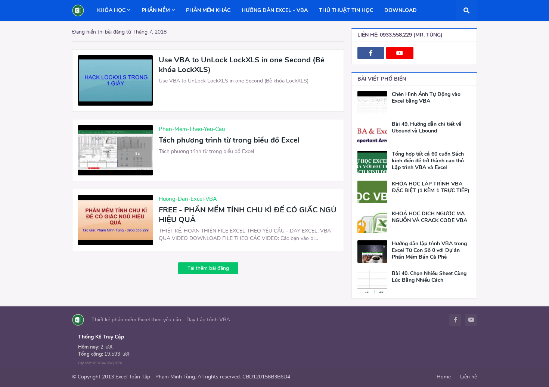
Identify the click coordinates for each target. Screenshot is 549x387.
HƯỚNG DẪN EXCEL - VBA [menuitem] (275, 10)
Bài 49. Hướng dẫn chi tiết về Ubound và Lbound (426, 127)
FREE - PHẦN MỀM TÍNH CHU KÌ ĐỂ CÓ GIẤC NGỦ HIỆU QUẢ (247, 215)
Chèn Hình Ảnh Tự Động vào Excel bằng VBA (426, 97)
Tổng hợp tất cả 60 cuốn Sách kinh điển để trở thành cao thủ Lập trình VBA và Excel (428, 161)
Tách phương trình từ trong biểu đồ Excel (229, 140)
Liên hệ (468, 376)
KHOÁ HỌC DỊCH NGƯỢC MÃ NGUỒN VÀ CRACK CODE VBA (429, 217)
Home (444, 376)
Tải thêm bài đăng (208, 268)
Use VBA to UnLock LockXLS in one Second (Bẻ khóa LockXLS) (242, 65)
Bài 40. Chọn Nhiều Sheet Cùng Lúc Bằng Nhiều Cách (429, 277)
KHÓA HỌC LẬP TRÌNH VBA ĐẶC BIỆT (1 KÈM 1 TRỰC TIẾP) (430, 187)
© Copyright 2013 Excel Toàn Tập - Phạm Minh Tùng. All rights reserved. (156, 376)
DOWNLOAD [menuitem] (400, 10)
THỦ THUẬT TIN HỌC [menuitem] (346, 10)
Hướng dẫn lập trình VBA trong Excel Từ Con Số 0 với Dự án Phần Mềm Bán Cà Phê (429, 250)
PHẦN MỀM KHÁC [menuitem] (208, 10)
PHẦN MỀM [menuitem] (156, 10)
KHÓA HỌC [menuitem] (111, 10)
